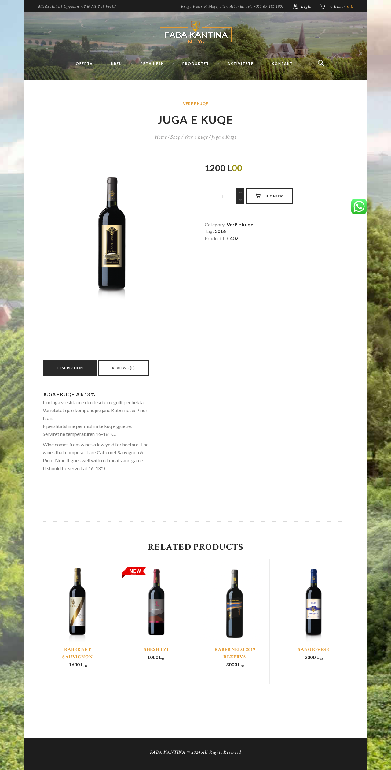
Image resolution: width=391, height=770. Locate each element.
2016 (220, 231)
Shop (175, 136)
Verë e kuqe (195, 103)
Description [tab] (70, 368)
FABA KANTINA (167, 752)
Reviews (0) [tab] (123, 368)
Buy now (274, 196)
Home (161, 136)
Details (77, 609)
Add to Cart (78, 613)
